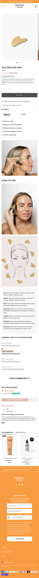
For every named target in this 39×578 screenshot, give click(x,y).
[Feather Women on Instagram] (17, 485)
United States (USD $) (9, 562)
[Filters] (31, 399)
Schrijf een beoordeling (15, 400)
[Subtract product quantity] (3, 88)
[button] (6, 73)
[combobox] (9, 517)
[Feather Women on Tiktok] (19, 485)
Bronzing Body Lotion (10, 458)
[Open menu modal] (2, 6)
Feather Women (14, 565)
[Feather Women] (19, 6)
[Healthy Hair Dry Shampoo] (27, 445)
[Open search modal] (32, 6)
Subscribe (19, 539)
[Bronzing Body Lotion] (10, 445)
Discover (26, 101)
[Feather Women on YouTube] (22, 485)
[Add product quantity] (8, 88)
